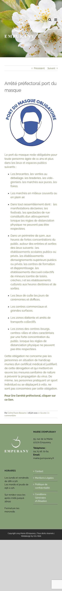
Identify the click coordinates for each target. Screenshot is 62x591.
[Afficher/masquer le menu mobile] (55, 19)
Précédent (39, 68)
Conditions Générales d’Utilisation (41, 497)
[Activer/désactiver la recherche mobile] (49, 19)
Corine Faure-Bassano (17, 413)
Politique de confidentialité (42, 486)
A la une (42, 413)
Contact (39, 471)
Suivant (51, 68)
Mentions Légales (44, 478)
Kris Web (37, 536)
